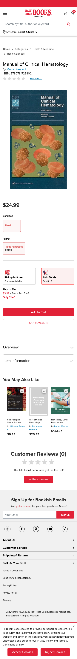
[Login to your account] (65, 13)
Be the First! (36, 78)
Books (6, 49)
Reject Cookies (55, 652)
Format (6, 238)
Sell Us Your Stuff (14, 563)
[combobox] (38, 24)
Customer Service (15, 548)
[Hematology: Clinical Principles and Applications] (60, 401)
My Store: (11, 32)
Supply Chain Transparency (17, 577)
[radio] (19, 276)
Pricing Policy (9, 585)
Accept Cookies (22, 652)
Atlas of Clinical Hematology (35, 421)
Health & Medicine (43, 49)
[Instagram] (7, 529)
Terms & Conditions (13, 570)
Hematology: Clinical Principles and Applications (60, 421)
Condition (8, 216)
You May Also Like (21, 379)
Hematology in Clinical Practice (14, 421)
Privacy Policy (10, 592)
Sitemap (7, 600)
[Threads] (36, 529)
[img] (14, 79)
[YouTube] (50, 529)
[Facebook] (22, 529)
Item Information (17, 361)
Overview (11, 347)
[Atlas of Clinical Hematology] (38, 401)
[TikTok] (65, 529)
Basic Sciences (16, 53)
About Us (9, 540)
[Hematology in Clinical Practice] (16, 401)
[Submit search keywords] (69, 24)
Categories (21, 49)
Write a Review (38, 479)
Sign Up (65, 514)
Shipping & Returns (15, 555)
